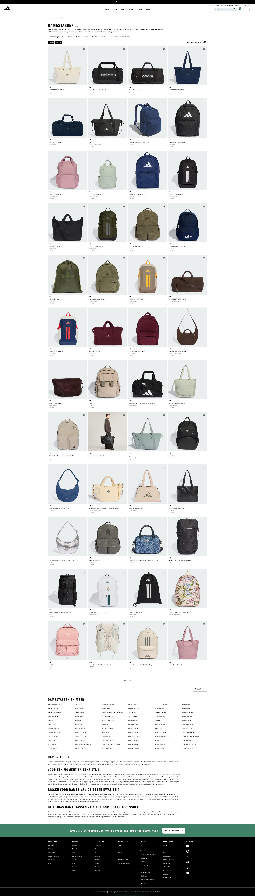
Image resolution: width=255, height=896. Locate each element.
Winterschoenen (160, 744)
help (217, 5)
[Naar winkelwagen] (248, 9)
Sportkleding (132, 712)
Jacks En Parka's (108, 720)
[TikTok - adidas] (196, 868)
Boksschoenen (53, 736)
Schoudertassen (160, 708)
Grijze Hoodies (80, 740)
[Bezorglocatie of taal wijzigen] (249, 5)
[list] (127, 37)
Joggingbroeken (107, 728)
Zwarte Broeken (187, 724)
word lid (244, 5)
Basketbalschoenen (54, 712)
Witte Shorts (186, 708)
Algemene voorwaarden (141, 892)
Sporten (140, 9)
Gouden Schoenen (81, 732)
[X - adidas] (196, 857)
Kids (122, 9)
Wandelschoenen (161, 732)
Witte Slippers (187, 716)
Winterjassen (159, 748)
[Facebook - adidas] (196, 846)
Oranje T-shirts (133, 708)
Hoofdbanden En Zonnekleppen (112, 712)
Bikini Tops (52, 724)
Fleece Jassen (79, 712)
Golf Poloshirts (80, 728)
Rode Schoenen (133, 728)
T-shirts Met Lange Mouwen (111, 744)
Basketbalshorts (53, 708)
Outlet (148, 9)
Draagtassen (79, 708)
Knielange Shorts (107, 740)
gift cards (237, 5)
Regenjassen (132, 720)
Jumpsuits (105, 732)
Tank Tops (158, 728)
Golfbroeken (79, 716)
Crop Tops (78, 704)
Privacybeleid (129, 892)
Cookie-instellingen (101, 892)
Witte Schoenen (187, 712)
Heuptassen (106, 708)
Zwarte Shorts (187, 728)
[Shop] (7, 8)
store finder (211, 5)
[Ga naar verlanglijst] (243, 9)
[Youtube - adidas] (196, 873)
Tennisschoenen (160, 724)
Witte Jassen (186, 704)
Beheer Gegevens (113, 892)
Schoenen (130, 9)
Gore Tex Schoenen (161, 704)
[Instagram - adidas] (196, 851)
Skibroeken (52, 744)
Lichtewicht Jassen (108, 748)
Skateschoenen (160, 712)
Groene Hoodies (80, 748)
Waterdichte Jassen (162, 736)
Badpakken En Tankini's (56, 704)
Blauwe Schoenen (54, 732)
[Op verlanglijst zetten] (84, 50)
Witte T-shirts (187, 720)
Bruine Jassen (53, 748)
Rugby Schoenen (134, 748)
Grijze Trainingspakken (83, 744)
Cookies (121, 892)
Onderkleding (133, 704)
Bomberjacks (52, 740)
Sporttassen (132, 716)
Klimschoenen (106, 736)
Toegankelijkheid (155, 892)
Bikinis (50, 720)
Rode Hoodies (133, 724)
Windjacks (158, 740)
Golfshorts (78, 724)
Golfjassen (78, 720)
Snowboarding (160, 716)
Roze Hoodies (133, 732)
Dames (115, 9)
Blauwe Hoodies (53, 728)
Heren (107, 9)
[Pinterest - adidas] (196, 862)
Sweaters (158, 720)
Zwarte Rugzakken (188, 732)
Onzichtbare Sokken (108, 716)
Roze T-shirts (133, 744)
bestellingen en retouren (226, 5)
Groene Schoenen (108, 704)
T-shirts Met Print (81, 736)
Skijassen (105, 724)
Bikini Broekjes (53, 716)
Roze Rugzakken (134, 736)
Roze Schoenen (133, 740)
